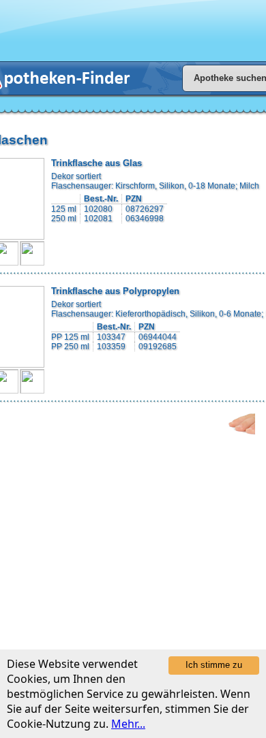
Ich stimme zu (214, 665)
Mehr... (128, 723)
